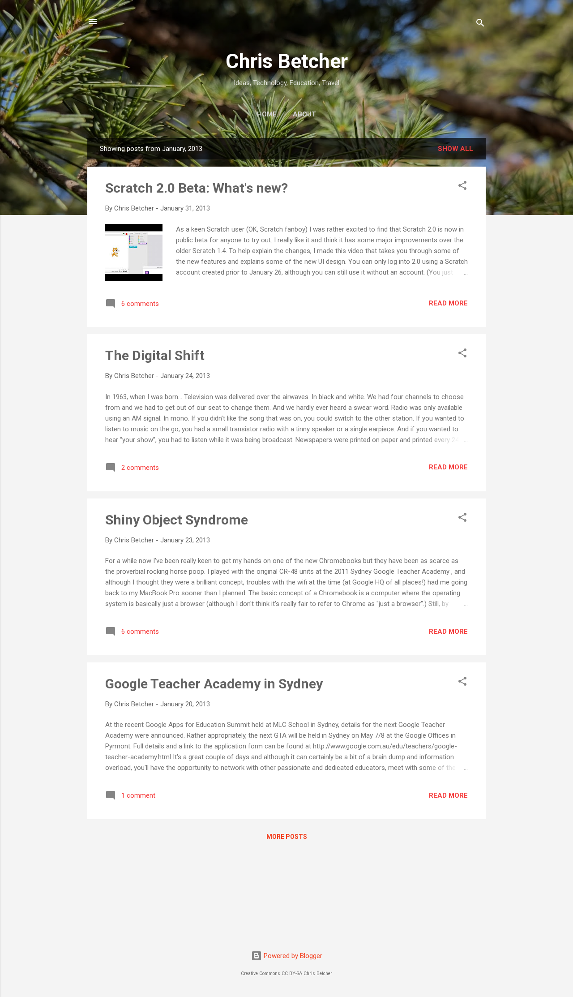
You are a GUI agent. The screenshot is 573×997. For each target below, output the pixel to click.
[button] (462, 187)
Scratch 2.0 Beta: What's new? (196, 188)
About (304, 114)
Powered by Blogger (292, 956)
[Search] (480, 24)
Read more (448, 303)
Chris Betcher (287, 61)
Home (267, 114)
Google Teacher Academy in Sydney (214, 684)
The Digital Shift (155, 355)
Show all (455, 149)
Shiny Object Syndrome (176, 520)
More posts (286, 836)
